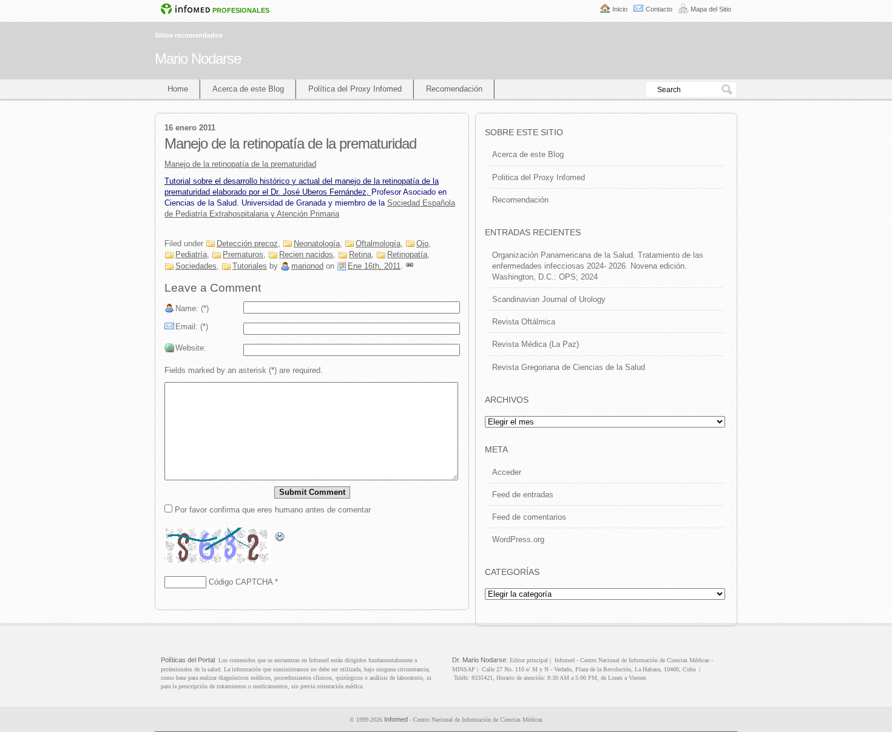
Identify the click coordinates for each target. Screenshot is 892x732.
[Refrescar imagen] (280, 537)
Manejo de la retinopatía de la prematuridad (240, 164)
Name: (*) (192, 308)
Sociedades (196, 265)
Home (177, 88)
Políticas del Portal (188, 659)
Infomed (396, 719)
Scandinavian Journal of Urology (549, 299)
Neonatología (317, 243)
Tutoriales (249, 265)
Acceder (506, 472)
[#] (409, 265)
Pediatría (191, 254)
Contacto (659, 9)
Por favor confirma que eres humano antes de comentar (271, 509)
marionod (307, 265)
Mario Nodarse (198, 58)
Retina (360, 254)
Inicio (619, 9)
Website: (190, 347)
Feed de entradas (522, 494)
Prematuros (243, 254)
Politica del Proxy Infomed (538, 177)
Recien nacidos (306, 254)
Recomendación (454, 88)
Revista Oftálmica (523, 321)
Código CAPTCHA (240, 581)
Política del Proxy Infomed (355, 88)
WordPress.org (518, 539)
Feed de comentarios (529, 517)
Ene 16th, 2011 (374, 265)
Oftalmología (378, 243)
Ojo (422, 243)
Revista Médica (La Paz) (535, 344)
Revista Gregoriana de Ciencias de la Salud (568, 367)
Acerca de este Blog (248, 88)
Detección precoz (247, 243)
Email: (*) (191, 326)
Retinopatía (407, 254)
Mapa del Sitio (711, 9)
